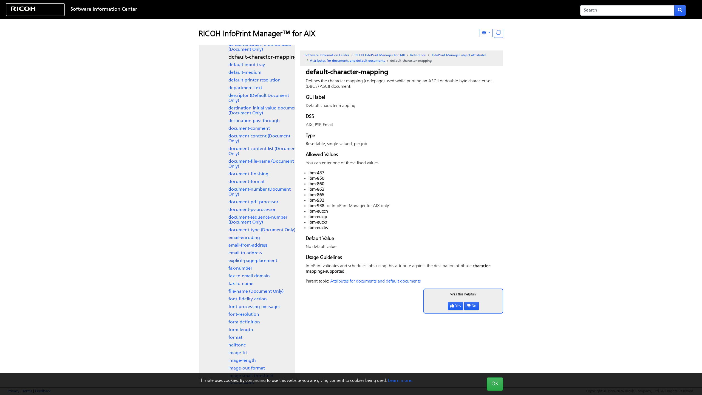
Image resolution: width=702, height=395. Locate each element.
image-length (242, 361)
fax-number (240, 268)
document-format (246, 182)
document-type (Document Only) (261, 230)
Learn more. (400, 381)
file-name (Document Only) (256, 291)
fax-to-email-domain (249, 276)
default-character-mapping (263, 57)
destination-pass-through (254, 121)
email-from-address (247, 245)
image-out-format (246, 368)
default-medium (244, 72)
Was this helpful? (463, 294)
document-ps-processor (252, 210)
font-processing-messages (254, 307)
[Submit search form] (680, 10)
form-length (240, 330)
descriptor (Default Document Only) (258, 98)
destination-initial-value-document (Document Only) (263, 110)
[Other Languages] (486, 33)
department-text (245, 88)
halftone (237, 345)
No (474, 306)
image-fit (237, 353)
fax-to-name (240, 284)
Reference (418, 55)
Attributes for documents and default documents (347, 61)
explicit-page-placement (252, 261)
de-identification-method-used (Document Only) (259, 47)
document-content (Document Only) (259, 138)
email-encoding (244, 238)
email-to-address (245, 253)
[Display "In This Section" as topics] (498, 33)
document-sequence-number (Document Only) (257, 220)
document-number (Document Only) (259, 192)
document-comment (249, 128)
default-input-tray (246, 65)
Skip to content (320, 9)
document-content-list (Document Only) (262, 151)
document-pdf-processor (253, 202)
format (235, 337)
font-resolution (243, 314)
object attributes (459, 55)
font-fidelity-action (247, 299)
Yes (458, 306)
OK (495, 384)
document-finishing (248, 174)
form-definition (244, 322)
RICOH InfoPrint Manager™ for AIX (257, 34)
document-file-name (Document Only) (261, 164)
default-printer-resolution (254, 80)
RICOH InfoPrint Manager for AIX (380, 55)
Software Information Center (103, 9)
